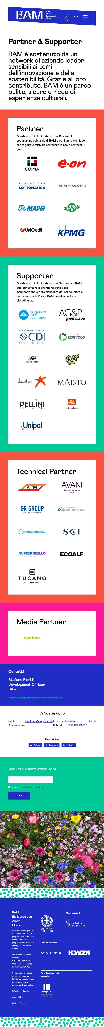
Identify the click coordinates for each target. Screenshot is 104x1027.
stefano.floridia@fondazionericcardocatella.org (35, 697)
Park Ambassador (16, 723)
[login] (67, 16)
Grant (91, 721)
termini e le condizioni (32, 787)
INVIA (19, 795)
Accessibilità (17, 997)
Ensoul (22, 1003)
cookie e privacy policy (22, 985)
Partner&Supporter (39, 721)
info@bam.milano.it (20, 991)
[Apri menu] (85, 17)
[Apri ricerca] (76, 17)
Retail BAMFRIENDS (77, 723)
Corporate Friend (60, 723)
